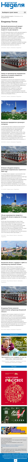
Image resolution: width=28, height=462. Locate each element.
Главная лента (10, 189)
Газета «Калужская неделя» (7, 16)
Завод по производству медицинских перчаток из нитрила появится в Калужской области (13, 75)
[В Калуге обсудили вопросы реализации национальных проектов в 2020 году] (14, 164)
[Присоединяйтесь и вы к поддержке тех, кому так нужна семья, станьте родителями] (14, 346)
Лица (8, 235)
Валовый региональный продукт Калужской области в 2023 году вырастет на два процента (12, 28)
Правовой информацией (21, 458)
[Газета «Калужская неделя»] (12, 7)
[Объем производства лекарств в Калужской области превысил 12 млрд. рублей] (14, 212)
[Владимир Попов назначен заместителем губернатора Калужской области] (14, 305)
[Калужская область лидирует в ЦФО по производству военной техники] (14, 259)
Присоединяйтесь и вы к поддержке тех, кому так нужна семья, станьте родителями (14, 358)
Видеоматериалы (14, 334)
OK (15, 460)
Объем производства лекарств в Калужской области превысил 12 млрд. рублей (14, 217)
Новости (8, 47)
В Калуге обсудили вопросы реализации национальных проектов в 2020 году (13, 169)
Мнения (11, 235)
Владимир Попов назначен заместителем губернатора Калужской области (13, 309)
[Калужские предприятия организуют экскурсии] (14, 119)
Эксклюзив (13, 47)
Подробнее (18, 47)
